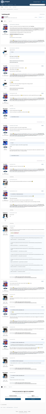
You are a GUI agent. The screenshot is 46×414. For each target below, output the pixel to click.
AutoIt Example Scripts (13, 17)
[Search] (44, 4)
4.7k (4, 233)
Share (36, 17)
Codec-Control (19, 276)
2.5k (5, 33)
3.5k (5, 117)
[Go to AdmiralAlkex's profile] (5, 229)
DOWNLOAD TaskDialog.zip (14, 34)
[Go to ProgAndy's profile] (3, 17)
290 (5, 187)
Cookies (29, 411)
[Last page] (6, 21)
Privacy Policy (21, 411)
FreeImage (30, 41)
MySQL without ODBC (20, 42)
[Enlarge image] (21, 34)
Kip (5, 48)
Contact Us (25, 411)
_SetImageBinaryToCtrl (41, 40)
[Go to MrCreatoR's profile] (5, 112)
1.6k (5, 55)
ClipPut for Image (26, 41)
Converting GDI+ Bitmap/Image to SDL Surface (30, 277)
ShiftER (16, 276)
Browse (2, 4)
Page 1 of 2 (10, 21)
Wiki (5, 4)
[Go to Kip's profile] (5, 51)
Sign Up (43, 1)
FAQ (15, 4)
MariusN (5, 179)
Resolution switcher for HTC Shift (26, 276)
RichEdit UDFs (26, 42)
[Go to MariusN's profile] (5, 183)
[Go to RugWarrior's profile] (5, 216)
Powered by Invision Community (23, 412)
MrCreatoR (5, 108)
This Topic (41, 4)
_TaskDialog (11, 41)
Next (5, 21)
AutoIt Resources (10, 4)
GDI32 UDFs (34, 41)
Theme (17, 411)
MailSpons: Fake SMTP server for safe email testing (17, 60)
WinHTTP (35, 42)
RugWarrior (5, 212)
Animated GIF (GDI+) (21, 41)
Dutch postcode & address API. (14, 62)
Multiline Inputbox (14, 42)
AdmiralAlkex (5, 226)
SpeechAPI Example (31, 42)
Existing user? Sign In (36, 1)
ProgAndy (6, 16)
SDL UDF (16, 277)
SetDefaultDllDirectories (20, 277)
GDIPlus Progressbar (39, 41)
